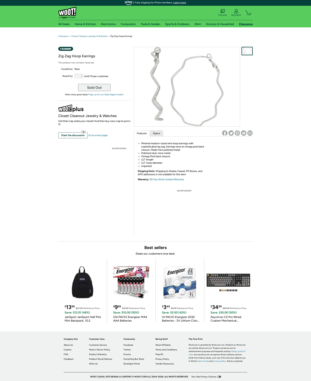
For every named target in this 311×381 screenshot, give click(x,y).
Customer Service (98, 345)
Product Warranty (98, 354)
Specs (156, 133)
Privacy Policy (162, 359)
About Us (68, 345)
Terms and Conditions (166, 349)
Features (142, 133)
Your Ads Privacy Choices (203, 376)
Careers (67, 349)
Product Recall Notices (100, 359)
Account (236, 15)
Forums (222, 15)
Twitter (127, 349)
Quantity (67, 76)
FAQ (66, 354)
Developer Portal (131, 363)
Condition (67, 69)
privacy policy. (219, 361)
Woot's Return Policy (99, 349)
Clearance (63, 36)
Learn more (179, 2)
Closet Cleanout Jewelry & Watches (89, 36)
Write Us (93, 363)
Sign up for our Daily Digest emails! (106, 94)
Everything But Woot (133, 359)
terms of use (203, 361)
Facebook (128, 345)
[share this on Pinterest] (237, 133)
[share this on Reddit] (243, 133)
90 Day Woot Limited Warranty (167, 179)
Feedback (68, 359)
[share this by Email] (250, 133)
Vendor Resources (165, 363)
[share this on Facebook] (224, 133)
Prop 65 (159, 354)
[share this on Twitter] (231, 133)
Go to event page (98, 135)
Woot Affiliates (163, 345)
